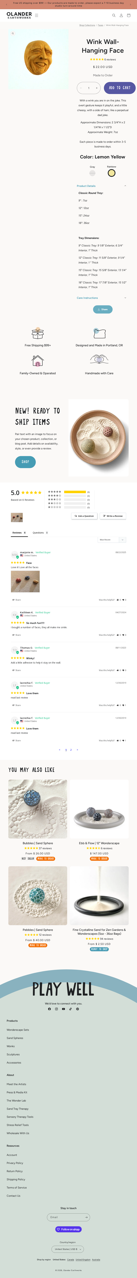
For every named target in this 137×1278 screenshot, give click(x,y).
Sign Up (68, 666)
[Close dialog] (113, 594)
